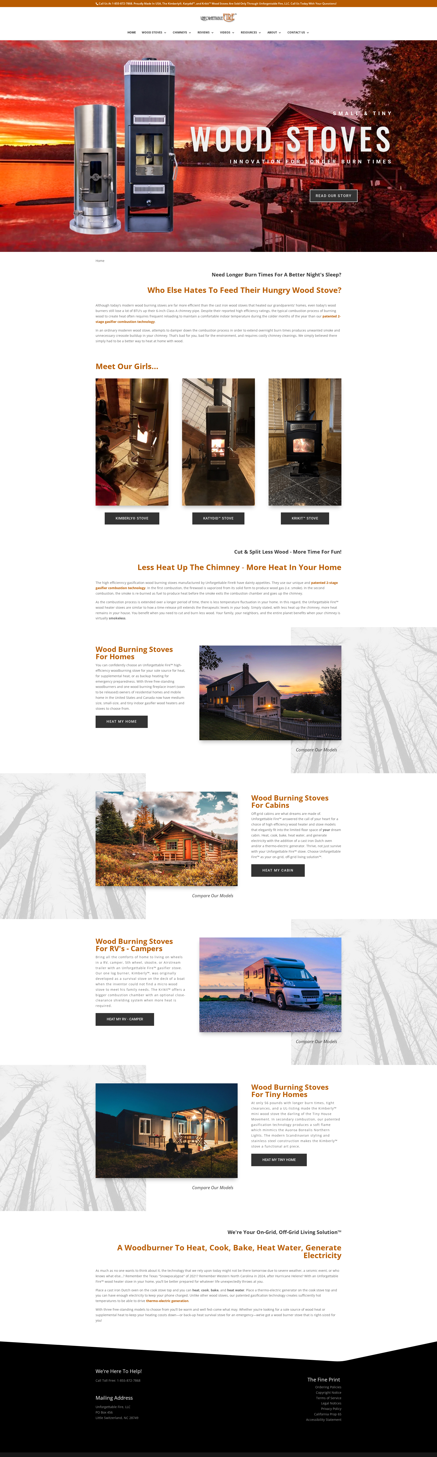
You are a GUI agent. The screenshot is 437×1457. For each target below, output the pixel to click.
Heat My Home (122, 722)
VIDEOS (225, 32)
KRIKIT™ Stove (305, 518)
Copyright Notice (328, 1392)
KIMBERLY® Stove (132, 518)
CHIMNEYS (180, 32)
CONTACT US (296, 32)
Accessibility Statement (323, 1419)
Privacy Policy (331, 1408)
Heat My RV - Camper (125, 1019)
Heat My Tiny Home (279, 1160)
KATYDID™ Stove (218, 518)
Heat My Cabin (278, 870)
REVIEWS (204, 32)
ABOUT (272, 32)
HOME (131, 32)
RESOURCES (249, 32)
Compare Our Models (316, 750)
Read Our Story (334, 196)
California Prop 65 (327, 1414)
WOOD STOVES (152, 32)
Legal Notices (331, 1403)
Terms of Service (328, 1398)
